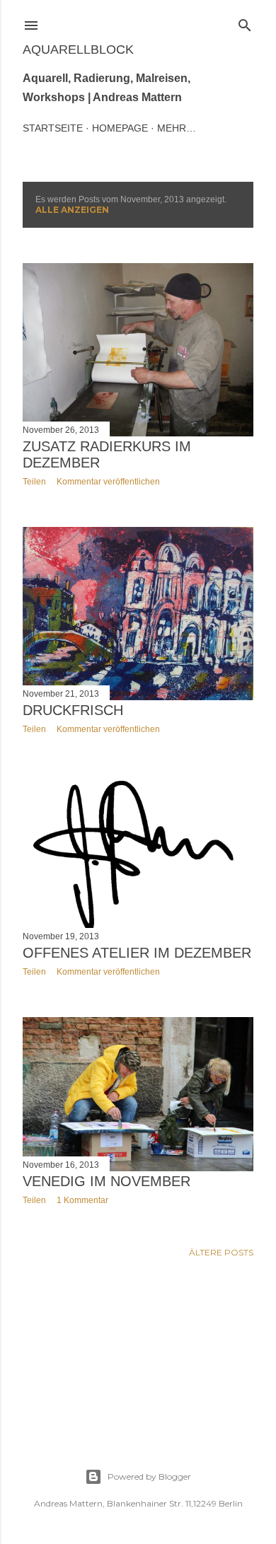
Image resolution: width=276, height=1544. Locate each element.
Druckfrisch (73, 710)
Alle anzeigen (72, 209)
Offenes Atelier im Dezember (137, 952)
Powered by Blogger (149, 1476)
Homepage (120, 128)
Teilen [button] (34, 482)
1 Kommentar (82, 1200)
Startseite (53, 128)
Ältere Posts (221, 1252)
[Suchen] (244, 22)
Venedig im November (106, 1181)
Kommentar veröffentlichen (108, 482)
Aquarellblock (78, 49)
